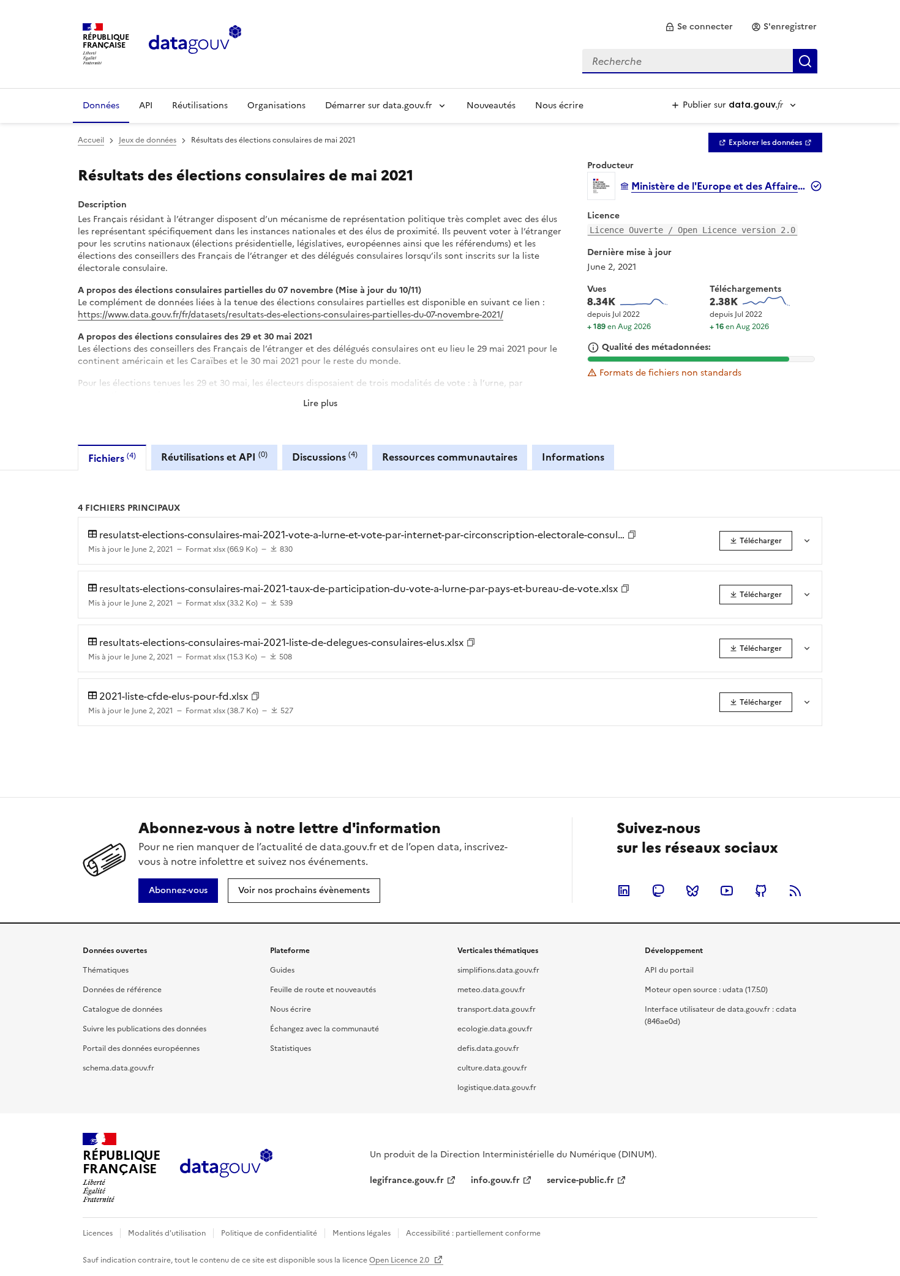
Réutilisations (200, 105)
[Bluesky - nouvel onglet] (692, 890)
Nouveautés (491, 105)
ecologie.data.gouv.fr (495, 1028)
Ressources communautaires (449, 457)
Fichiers (112, 458)
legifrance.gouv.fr (407, 1180)
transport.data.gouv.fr (496, 1009)
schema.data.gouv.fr (118, 1068)
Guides (282, 970)
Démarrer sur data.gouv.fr (378, 105)
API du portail (669, 970)
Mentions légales (361, 1233)
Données (101, 105)
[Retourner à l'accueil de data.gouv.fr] (195, 42)
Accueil (91, 140)
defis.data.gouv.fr (488, 1048)
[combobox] (699, 61)
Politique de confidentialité (269, 1233)
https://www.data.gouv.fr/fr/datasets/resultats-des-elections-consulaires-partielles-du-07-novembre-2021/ (290, 314)
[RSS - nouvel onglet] (795, 890)
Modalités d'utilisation (167, 1233)
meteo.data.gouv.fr (491, 989)
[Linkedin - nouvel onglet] (624, 890)
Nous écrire (559, 105)
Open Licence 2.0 (400, 1260)
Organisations (276, 105)
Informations (573, 457)
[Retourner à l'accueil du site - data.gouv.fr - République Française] (226, 1167)
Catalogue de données (122, 1009)
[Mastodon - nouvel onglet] (658, 890)
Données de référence (122, 989)
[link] (698, 27)
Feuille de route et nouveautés (323, 989)
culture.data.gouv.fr (492, 1068)
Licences (98, 1233)
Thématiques (106, 970)
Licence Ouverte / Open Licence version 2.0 (692, 230)
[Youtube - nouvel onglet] (726, 890)
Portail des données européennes (141, 1048)
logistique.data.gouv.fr (496, 1087)
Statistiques (290, 1048)
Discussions (325, 456)
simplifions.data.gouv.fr (498, 970)
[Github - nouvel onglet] (761, 890)
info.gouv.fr (495, 1180)
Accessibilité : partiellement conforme (473, 1233)
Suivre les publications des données (144, 1028)
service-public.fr (580, 1180)
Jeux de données (147, 140)
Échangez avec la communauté (324, 1028)
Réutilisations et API (214, 456)
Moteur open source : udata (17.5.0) (706, 989)
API (145, 105)
